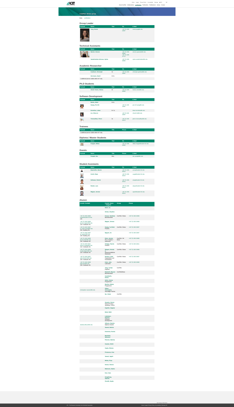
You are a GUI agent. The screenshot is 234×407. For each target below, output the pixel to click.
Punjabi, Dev (94, 156)
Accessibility (150, 2)
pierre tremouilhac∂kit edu (140, 118)
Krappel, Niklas (95, 143)
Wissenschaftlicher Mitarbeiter (110, 252)
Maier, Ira (107, 207)
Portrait (82, 26)
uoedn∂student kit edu (86, 217)
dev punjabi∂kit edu (138, 156)
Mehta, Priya (108, 360)
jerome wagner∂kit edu (86, 223)
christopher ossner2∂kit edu (87, 290)
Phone (124, 130)
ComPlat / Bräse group (88, 14)
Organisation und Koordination (109, 258)
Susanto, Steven (109, 302)
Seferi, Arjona (109, 280)
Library (158, 4)
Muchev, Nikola (109, 284)
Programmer (109, 281)
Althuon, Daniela (110, 323)
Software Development (108, 318)
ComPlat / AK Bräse (120, 239)
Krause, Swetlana (110, 216)
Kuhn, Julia (108, 262)
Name (92, 26)
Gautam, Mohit (109, 344)
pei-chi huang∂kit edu (138, 105)
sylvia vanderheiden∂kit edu (140, 59)
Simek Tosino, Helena (97, 89)
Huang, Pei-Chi (95, 105)
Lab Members (138, 4)
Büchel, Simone (95, 52)
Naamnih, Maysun (110, 272)
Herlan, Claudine (110, 211)
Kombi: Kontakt (85, 203)
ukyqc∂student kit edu (138, 186)
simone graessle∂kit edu (139, 52)
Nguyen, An (108, 232)
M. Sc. (113, 110)
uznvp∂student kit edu (138, 170)
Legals (137, 2)
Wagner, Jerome (95, 191)
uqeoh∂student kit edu (139, 191)
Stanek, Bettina (109, 327)
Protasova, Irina (109, 352)
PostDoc (110, 227)
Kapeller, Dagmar (110, 308)
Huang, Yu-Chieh (110, 227)
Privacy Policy (143, 2)
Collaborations (130, 4)
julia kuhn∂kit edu (84, 263)
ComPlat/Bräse (121, 272)
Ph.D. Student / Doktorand (109, 240)
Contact (163, 4)
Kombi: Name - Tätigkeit (109, 204)
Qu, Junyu (108, 294)
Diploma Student (110, 324)
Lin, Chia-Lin (94, 113)
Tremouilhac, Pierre (96, 118)
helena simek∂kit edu (138, 89)
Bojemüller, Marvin (96, 170)
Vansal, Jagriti (109, 356)
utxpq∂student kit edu (138, 180)
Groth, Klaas (94, 174)
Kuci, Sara (108, 373)
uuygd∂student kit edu (138, 174)
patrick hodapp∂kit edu (86, 245)
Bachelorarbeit (110, 216)
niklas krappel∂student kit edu (141, 143)
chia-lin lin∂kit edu (137, 113)
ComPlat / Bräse (121, 216)
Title (113, 130)
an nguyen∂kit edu (85, 234)
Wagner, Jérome (109, 221)
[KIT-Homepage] (71, 4)
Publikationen (152, 4)
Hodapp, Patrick (109, 244)
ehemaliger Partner (110, 290)
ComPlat (119, 267)
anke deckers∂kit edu (86, 258)
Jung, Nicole (94, 29)
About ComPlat (122, 4)
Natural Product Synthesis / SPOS (110, 304)
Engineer (109, 268)
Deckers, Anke (109, 256)
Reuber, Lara (94, 186)
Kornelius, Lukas (95, 110)
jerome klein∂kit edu (85, 239)
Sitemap (156, 2)
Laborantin (108, 263)
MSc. (113, 156)
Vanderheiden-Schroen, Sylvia (99, 59)
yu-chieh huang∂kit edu (86, 228)
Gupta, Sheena (109, 348)
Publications (145, 4)
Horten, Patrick (109, 364)
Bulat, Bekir (108, 312)
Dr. (112, 72)
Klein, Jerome (109, 238)
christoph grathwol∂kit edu (140, 72)
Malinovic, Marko (110, 368)
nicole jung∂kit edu (138, 29)
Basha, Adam (94, 102)
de (166, 2)
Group (119, 203)
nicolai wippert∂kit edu (86, 251)
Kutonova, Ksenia (110, 331)
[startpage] (166, 5)
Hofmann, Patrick (96, 180)
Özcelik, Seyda (109, 381)
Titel (113, 26)
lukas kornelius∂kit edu (139, 110)
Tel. (123, 26)
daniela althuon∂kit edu (86, 324)
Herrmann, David (95, 76)
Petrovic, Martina (110, 339)
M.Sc (113, 102)
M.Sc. (113, 76)
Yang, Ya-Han (109, 267)
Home (133, 2)
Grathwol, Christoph (96, 72)
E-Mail (134, 26)
